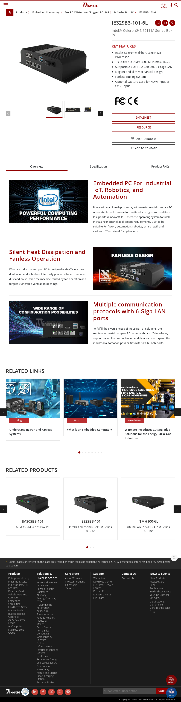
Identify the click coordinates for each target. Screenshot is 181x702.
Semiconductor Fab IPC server (47, 584)
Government (44, 666)
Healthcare (43, 656)
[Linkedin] (35, 692)
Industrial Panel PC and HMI (18, 586)
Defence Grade (16, 591)
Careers (69, 588)
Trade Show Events (160, 591)
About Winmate (73, 578)
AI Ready (41, 595)
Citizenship (71, 585)
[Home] (9, 12)
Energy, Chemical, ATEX (46, 600)
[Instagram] (60, 692)
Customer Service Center (103, 586)
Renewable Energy (47, 659)
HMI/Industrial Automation (44, 606)
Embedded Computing (45, 12)
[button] (171, 680)
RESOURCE (143, 127)
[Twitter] (51, 692)
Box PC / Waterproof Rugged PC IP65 (87, 12)
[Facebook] (43, 692)
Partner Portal (101, 591)
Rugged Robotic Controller (16, 615)
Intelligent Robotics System (47, 651)
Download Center (103, 581)
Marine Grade (15, 610)
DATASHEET (143, 117)
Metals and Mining (47, 672)
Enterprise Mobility (18, 578)
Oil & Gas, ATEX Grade (16, 622)
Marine (40, 624)
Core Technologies (160, 607)
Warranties (99, 578)
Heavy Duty (43, 669)
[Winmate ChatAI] (171, 692)
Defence (41, 643)
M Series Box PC (124, 12)
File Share (98, 597)
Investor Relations (75, 581)
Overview (36, 166)
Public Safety (44, 627)
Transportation (45, 614)
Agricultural (43, 611)
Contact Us (128, 578)
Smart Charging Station (45, 677)
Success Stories (45, 682)
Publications (156, 588)
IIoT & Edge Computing (43, 632)
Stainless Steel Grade (16, 631)
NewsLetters (157, 581)
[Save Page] (158, 22)
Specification (98, 166)
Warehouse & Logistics (44, 638)
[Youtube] (68, 692)
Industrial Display (17, 581)
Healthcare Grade (18, 607)
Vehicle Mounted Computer (17, 596)
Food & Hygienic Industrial (46, 619)
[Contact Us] (165, 23)
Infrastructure (44, 646)
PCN (152, 585)
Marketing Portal (102, 594)
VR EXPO (155, 598)
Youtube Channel (159, 594)
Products (21, 12)
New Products (157, 578)
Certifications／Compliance (158, 603)
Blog (152, 611)
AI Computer (15, 626)
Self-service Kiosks (47, 662)
